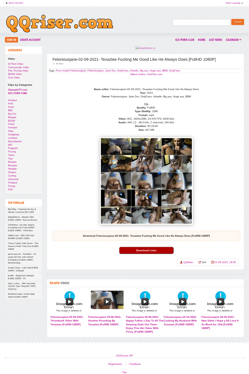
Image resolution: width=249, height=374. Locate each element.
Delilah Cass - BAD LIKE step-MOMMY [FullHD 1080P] (21, 236)
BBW (165, 70)
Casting (12, 175)
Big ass (144, 70)
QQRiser (188, 262)
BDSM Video (15, 74)
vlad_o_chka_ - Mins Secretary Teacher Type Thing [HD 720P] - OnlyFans (22, 286)
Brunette (12, 165)
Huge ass (155, 70)
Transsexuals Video (18, 67)
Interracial (13, 179)
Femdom (12, 127)
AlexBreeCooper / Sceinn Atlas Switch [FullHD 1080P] (21, 295)
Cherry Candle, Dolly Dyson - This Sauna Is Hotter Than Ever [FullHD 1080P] (23, 246)
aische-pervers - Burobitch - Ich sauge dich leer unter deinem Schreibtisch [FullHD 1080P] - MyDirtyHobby (22, 258)
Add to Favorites (14, 4)
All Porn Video (15, 64)
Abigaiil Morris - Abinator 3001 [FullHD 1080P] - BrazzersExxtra (22, 218)
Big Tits (12, 114)
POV (10, 189)
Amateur (12, 100)
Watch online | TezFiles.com (146, 74)
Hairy (10, 131)
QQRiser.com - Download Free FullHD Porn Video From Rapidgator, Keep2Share (59, 24)
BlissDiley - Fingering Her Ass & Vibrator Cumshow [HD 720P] (22, 210)
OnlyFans (122, 70)
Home (201, 40)
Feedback (135, 364)
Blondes (12, 162)
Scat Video (14, 77)
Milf (10, 145)
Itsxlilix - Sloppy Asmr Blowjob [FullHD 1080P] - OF (21, 277)
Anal (10, 103)
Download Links (146, 250)
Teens (11, 155)
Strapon (12, 172)
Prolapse (12, 182)
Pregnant (12, 148)
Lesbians (12, 138)
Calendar (233, 40)
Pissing (12, 151)
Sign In (11, 40)
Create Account (30, 40)
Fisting (11, 186)
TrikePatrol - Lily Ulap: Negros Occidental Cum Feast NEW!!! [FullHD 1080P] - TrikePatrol (21, 228)
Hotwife (134, 70)
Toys (10, 158)
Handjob (12, 168)
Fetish (11, 124)
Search (238, 22)
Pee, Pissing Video (18, 70)
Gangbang (13, 134)
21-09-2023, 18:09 (225, 262)
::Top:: (124, 372)
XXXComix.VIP (124, 355)
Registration (115, 364)
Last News (215, 40)
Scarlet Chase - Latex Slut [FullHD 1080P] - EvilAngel (23, 269)
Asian (11, 107)
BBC (10, 110)
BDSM (11, 120)
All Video (59, 64)
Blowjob (12, 117)
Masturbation (15, 141)
